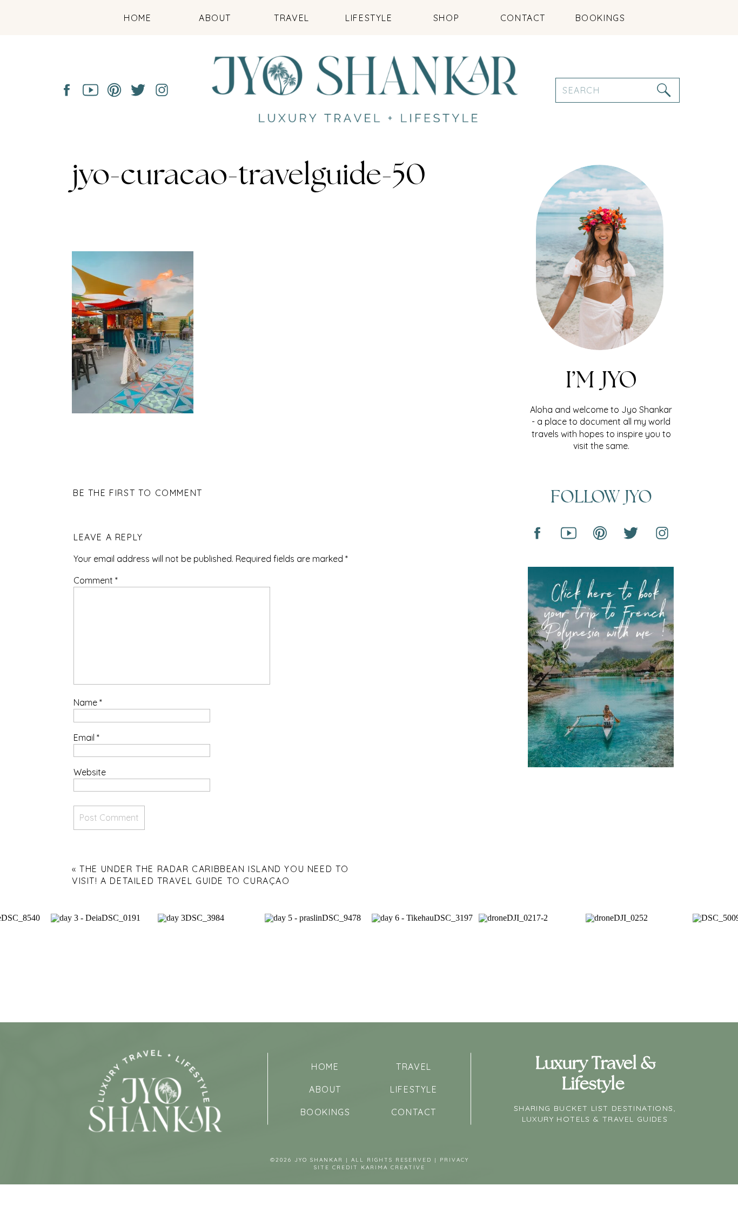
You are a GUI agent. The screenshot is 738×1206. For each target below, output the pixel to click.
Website (89, 772)
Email (86, 737)
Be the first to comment (138, 492)
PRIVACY (454, 1159)
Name (87, 702)
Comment (95, 580)
